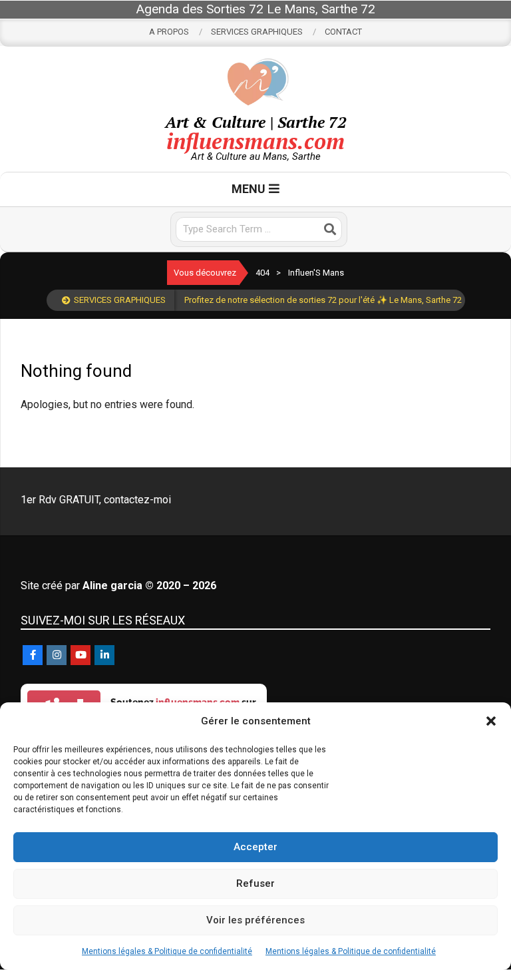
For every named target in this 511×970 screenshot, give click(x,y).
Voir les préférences (255, 920)
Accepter (255, 847)
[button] (491, 721)
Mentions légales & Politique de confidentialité (167, 951)
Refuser (255, 883)
